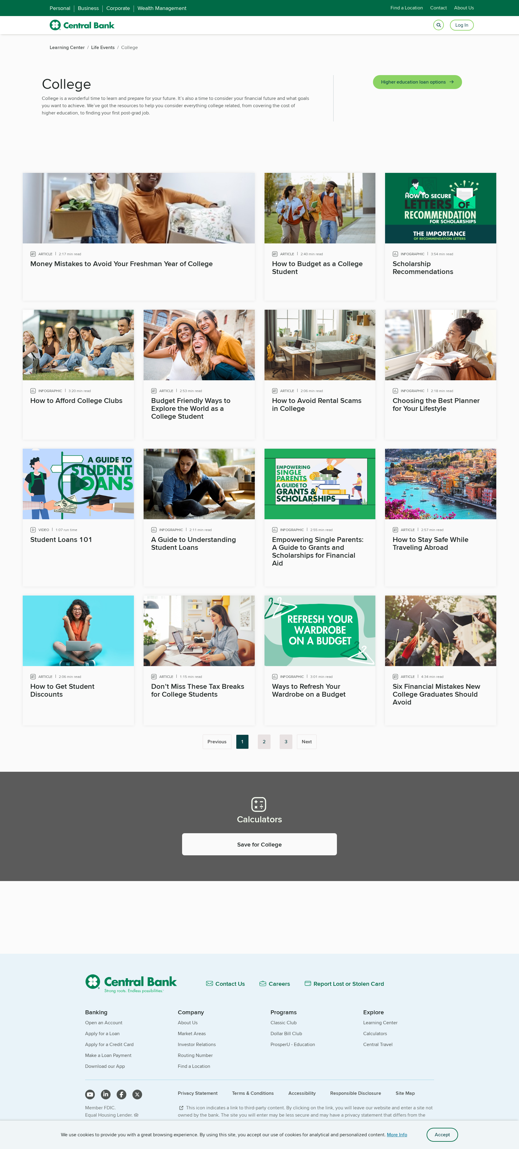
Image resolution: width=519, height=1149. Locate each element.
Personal (60, 8)
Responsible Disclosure (355, 1093)
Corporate (118, 8)
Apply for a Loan (102, 1033)
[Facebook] (121, 1094)
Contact (438, 8)
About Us (464, 8)
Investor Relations (197, 1044)
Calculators (375, 1033)
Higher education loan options (413, 81)
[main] (259, 507)
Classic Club (284, 1022)
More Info (397, 1134)
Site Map (405, 1093)
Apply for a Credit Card (109, 1044)
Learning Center (380, 1022)
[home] (82, 25)
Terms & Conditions (253, 1093)
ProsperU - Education (293, 1044)
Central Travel (378, 1044)
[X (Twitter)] (137, 1094)
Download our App (105, 1066)
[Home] (134, 983)
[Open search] (438, 25)
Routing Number (195, 1055)
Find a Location (407, 8)
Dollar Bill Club (286, 1033)
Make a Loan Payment (108, 1055)
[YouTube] (90, 1094)
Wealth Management (162, 8)
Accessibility (302, 1093)
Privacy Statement (198, 1093)
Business (88, 8)
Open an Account (103, 1022)
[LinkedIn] (106, 1094)
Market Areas (192, 1033)
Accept (442, 1134)
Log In (461, 24)
